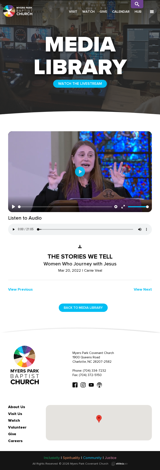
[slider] (65, 207)
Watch (88, 11)
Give (103, 11)
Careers (15, 441)
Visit (73, 11)
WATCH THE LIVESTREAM (80, 83)
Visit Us (15, 413)
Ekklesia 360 (119, 464)
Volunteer (17, 427)
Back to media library (83, 307)
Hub (138, 11)
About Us (16, 407)
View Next (143, 289)
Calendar (121, 11)
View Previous (20, 289)
